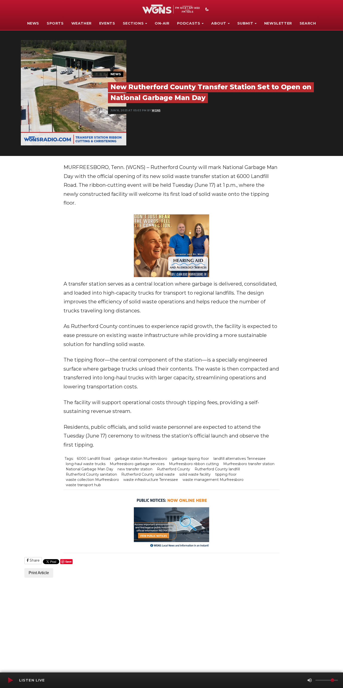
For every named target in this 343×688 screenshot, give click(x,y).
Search (308, 23)
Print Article (39, 573)
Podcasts (188, 23)
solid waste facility (195, 474)
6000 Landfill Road (93, 458)
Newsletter (278, 23)
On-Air (162, 23)
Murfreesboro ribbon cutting (194, 464)
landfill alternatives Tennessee (239, 458)
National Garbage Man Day (89, 469)
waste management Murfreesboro (213, 479)
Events (107, 23)
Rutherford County (173, 469)
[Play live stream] (10, 680)
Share (34, 560)
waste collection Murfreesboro (92, 479)
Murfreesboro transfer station (248, 464)
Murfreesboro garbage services (137, 464)
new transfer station (135, 469)
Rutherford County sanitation (91, 474)
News (33, 23)
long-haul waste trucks (85, 464)
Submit (245, 23)
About (218, 23)
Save (68, 561)
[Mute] (309, 680)
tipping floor (226, 474)
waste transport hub (83, 485)
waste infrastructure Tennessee (150, 479)
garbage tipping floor (190, 458)
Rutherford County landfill (217, 469)
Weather (81, 23)
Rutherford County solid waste (148, 474)
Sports (55, 23)
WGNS (156, 110)
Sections (133, 23)
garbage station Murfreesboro (141, 458)
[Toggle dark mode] (206, 10)
